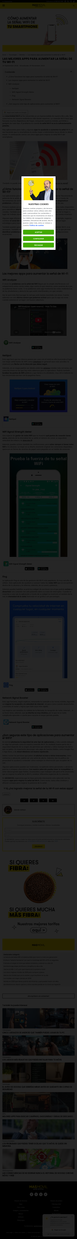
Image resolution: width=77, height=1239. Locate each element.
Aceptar (38, 232)
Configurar (38, 238)
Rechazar (38, 245)
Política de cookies (36, 225)
